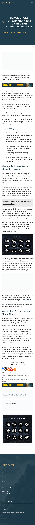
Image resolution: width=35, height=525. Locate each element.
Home (4, 476)
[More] (15, 369)
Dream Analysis (8, 373)
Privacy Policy (6, 512)
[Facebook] (3, 369)
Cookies (22, 512)
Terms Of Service (14, 512)
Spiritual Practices (9, 395)
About (3, 479)
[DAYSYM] (8, 2)
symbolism (22, 176)
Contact (4, 481)
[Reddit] (8, 369)
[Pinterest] (11, 369)
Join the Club (5, 491)
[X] (5, 369)
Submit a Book (6, 493)
